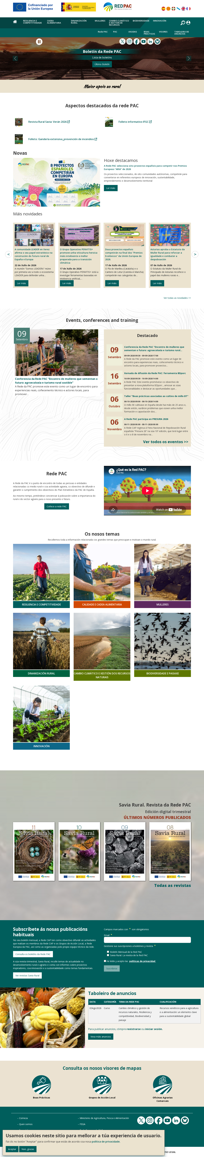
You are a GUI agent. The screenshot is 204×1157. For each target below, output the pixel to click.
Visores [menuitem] (163, 31)
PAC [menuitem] (115, 31)
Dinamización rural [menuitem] (79, 21)
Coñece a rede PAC (57, 506)
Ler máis (110, 188)
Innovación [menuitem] (159, 20)
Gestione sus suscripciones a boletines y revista (128, 946)
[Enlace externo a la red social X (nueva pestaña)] (122, 41)
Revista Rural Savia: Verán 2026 (47, 122)
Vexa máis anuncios (101, 1036)
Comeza (23, 1118)
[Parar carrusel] (39, 41)
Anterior (8, 254)
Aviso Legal (169, 1151)
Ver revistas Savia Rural (27, 975)
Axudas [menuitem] (132, 31)
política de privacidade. (106, 1141)
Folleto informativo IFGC (134, 122)
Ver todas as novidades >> (177, 297)
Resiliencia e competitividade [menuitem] (32, 21)
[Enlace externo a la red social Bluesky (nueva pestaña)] (157, 41)
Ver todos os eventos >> (165, 441)
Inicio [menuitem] (16, 23)
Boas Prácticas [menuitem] (149, 32)
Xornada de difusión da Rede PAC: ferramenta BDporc (155, 373)
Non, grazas (28, 1149)
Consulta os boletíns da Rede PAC (33, 954)
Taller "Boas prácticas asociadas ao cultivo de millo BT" (156, 396)
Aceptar (12, 1149)
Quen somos (26, 1124)
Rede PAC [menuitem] (103, 31)
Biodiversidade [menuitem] (141, 20)
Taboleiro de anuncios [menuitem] (181, 32)
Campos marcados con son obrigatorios (126, 929)
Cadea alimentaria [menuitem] (54, 21)
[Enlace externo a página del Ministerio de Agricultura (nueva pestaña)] (79, 8)
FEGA (82, 1124)
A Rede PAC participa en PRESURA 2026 (146, 419)
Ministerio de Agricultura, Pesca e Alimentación (104, 1118)
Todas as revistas (172, 885)
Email (106, 935)
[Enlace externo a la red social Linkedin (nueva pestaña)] (150, 41)
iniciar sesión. (154, 1029)
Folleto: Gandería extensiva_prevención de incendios (61, 139)
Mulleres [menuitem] (100, 20)
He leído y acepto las (117, 961)
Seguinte (195, 254)
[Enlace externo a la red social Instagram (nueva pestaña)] (129, 41)
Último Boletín (102, 64)
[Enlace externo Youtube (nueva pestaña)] (143, 41)
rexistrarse (134, 1029)
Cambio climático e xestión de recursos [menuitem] (119, 22)
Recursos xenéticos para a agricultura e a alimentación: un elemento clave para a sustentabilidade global (179, 1012)
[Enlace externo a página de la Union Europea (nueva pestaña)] (35, 8)
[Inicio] (119, 8)
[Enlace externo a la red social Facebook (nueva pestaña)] (136, 41)
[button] (15, 58)
